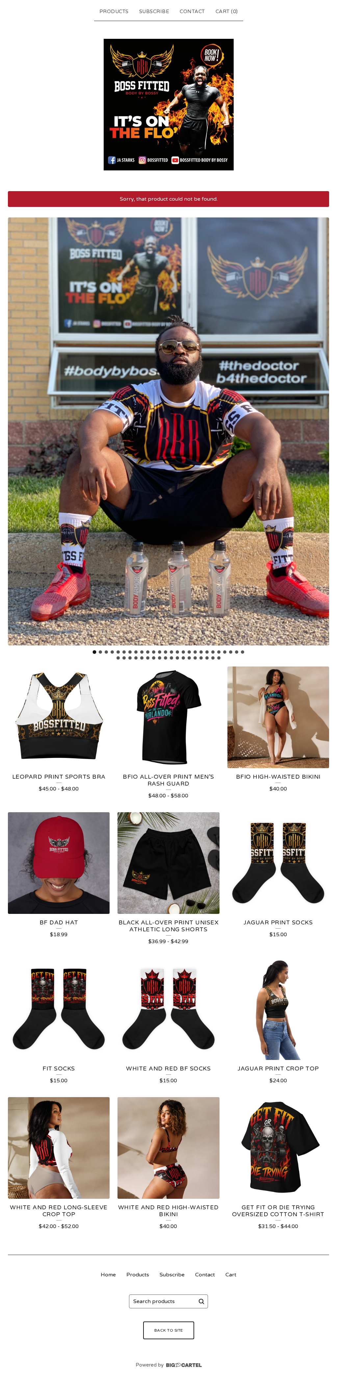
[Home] (169, 104)
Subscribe (154, 11)
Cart (230, 1274)
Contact (192, 11)
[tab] (94, 652)
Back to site (168, 1330)
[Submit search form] (201, 1301)
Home (108, 1274)
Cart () (227, 11)
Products (114, 11)
